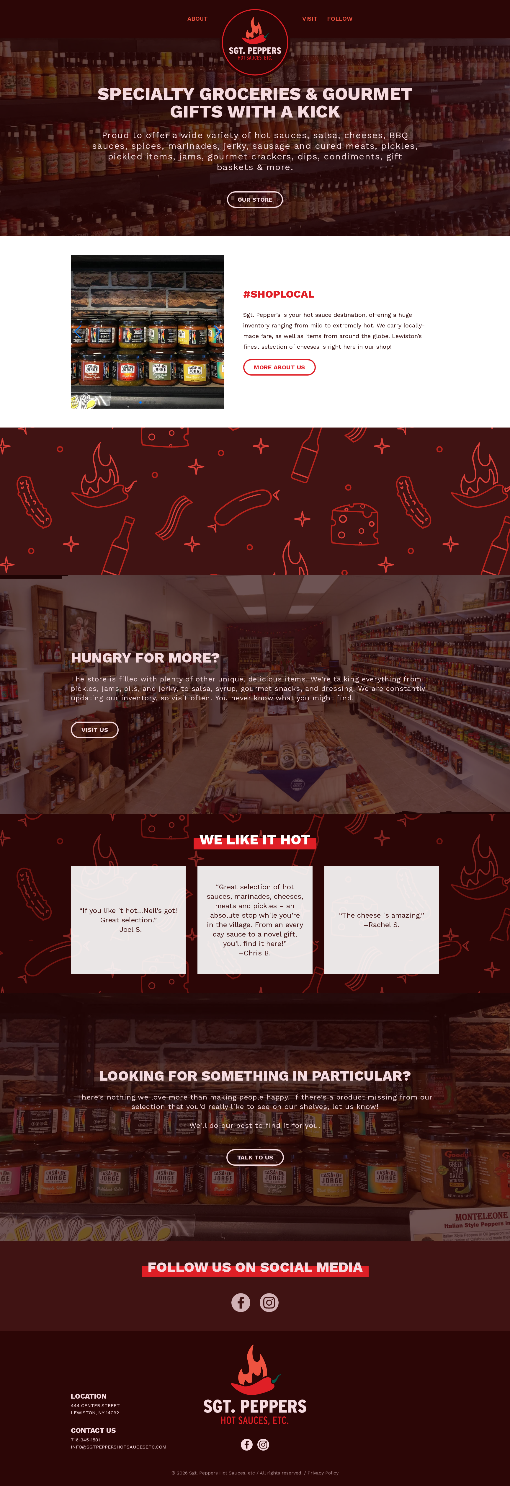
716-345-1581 (85, 1440)
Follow (340, 18)
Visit (310, 18)
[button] (217, 331)
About (197, 18)
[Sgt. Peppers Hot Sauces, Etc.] (255, 42)
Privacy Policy (323, 1473)
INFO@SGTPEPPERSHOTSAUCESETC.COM (118, 1447)
